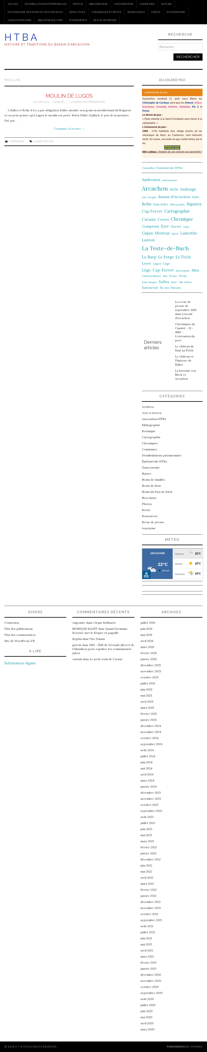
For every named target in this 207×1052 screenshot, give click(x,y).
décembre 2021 (150, 902)
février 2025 (148, 714)
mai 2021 (146, 944)
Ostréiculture (151, 276)
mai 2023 (146, 835)
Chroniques (150, 443)
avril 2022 (146, 877)
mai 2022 (146, 871)
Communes (147, 3)
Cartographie (123, 3)
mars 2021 (147, 956)
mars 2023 (147, 841)
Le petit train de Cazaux (106, 659)
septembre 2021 (151, 920)
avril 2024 (146, 774)
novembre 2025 (150, 671)
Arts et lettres (152, 413)
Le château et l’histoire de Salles (184, 360)
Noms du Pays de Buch (157, 492)
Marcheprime (183, 270)
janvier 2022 (148, 896)
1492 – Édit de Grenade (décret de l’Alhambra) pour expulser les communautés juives (103, 649)
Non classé (149, 498)
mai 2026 (146, 635)
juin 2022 (146, 865)
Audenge (188, 189)
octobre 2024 (149, 738)
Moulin (48, 141)
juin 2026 (146, 629)
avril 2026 (146, 641)
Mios (195, 270)
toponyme (149, 528)
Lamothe (189, 233)
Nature (166, 3)
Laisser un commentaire (88, 101)
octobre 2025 (149, 677)
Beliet (195, 197)
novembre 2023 (150, 799)
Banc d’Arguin (149, 197)
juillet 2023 (147, 823)
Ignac (175, 233)
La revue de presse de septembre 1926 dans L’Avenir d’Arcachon (185, 310)
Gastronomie (176, 12)
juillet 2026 (147, 623)
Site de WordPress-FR (19, 641)
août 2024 (147, 750)
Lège (166, 263)
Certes (163, 219)
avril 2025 (146, 701)
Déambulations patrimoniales (46, 3)
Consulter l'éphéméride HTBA (162, 168)
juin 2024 (146, 762)
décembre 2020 (150, 975)
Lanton (148, 240)
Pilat (165, 276)
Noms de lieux (151, 486)
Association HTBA (20, 20)
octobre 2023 (149, 805)
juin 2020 (146, 1011)
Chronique (182, 219)
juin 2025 (146, 689)
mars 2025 (147, 707)
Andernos (151, 179)
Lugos (38, 141)
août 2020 (147, 999)
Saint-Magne (149, 282)
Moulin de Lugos (69, 96)
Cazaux (149, 219)
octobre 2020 (149, 987)
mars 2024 (147, 780)
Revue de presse (104, 20)
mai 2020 (146, 1017)
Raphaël (59, 101)
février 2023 (148, 847)
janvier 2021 (148, 968)
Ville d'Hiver (185, 282)
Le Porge (166, 257)
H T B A (20, 37)
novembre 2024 (150, 732)
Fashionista (175, 1046)
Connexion (11, 623)
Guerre (176, 226)
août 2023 (146, 817)
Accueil (13, 3)
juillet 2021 (147, 932)
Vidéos (155, 12)
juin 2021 (146, 938)
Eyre (165, 226)
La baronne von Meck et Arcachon (185, 375)
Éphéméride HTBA (154, 461)
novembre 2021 (150, 908)
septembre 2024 (151, 744)
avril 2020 (147, 1023)
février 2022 (148, 890)
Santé (174, 282)
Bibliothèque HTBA (50, 20)
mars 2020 (147, 1029)
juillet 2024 (147, 756)
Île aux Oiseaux (170, 288)
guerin (76, 645)
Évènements (78, 20)
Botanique (148, 431)
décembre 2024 (150, 726)
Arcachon (155, 188)
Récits (146, 510)
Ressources (136, 12)
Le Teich (183, 257)
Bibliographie (98, 3)
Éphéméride (150, 288)
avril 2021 (146, 950)
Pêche (183, 276)
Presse (173, 276)
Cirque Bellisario (104, 623)
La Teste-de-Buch (165, 248)
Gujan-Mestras (156, 233)
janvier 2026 (148, 659)
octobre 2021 (149, 914)
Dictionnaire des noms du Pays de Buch (35, 12)
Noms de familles (153, 479)
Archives (148, 407)
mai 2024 (146, 768)
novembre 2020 (150, 981)
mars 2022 (147, 884)
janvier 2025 (148, 720)
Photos (78, 3)
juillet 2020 (147, 1005)
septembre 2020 (151, 993)
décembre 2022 (150, 859)
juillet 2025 (147, 683)
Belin (146, 203)
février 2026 (148, 653)
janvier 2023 (148, 853)
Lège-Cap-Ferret (158, 270)
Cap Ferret (152, 211)
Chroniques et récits (106, 12)
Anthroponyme (169, 180)
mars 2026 (147, 647)
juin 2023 (146, 829)
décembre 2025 (150, 665)
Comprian (150, 226)
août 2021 (146, 926)
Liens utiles (77, 12)
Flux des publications (18, 629)
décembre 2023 (150, 792)
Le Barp (149, 256)
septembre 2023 (151, 811)
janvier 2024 (148, 786)
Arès (174, 189)
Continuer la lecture (69, 128)
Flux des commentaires (20, 635)
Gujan (186, 226)
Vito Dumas (97, 639)
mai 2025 (146, 695)
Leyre (146, 263)
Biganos (194, 203)
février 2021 (148, 962)
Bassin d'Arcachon (174, 196)
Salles (164, 281)
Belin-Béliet (160, 204)
